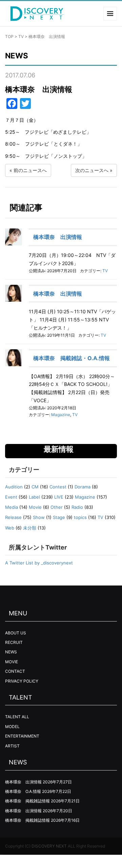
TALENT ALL (17, 716)
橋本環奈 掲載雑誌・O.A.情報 (71, 358)
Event (11, 497)
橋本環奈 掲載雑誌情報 (27, 800)
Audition (14, 486)
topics (80, 517)
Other (56, 507)
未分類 (29, 528)
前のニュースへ (30, 170)
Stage (59, 517)
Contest (57, 486)
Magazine (60, 414)
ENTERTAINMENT (22, 736)
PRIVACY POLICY (21, 681)
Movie (35, 507)
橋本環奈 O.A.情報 (23, 791)
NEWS (11, 651)
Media (11, 507)
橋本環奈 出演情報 (57, 237)
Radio (77, 507)
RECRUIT (14, 642)
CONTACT (15, 671)
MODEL (12, 726)
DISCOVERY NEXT (49, 846)
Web (9, 528)
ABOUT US (15, 632)
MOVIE (11, 661)
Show (39, 517)
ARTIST (12, 745)
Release (13, 517)
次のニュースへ (91, 170)
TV (21, 36)
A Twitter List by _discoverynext (39, 562)
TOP (9, 36)
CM (35, 486)
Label (34, 497)
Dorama (82, 486)
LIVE (58, 497)
